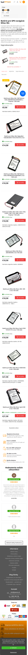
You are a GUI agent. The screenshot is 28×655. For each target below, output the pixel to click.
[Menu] (23, 2)
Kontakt (14, 570)
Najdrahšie (11, 71)
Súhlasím (14, 648)
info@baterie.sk (15, 592)
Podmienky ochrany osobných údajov (14, 558)
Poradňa (14, 567)
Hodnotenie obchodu (14, 560)
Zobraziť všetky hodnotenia (14, 542)
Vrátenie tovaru (14, 551)
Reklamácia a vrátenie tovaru (14, 556)
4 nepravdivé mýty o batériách (13, 584)
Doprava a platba (14, 563)
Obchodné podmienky (14, 565)
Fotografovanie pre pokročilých (13, 577)
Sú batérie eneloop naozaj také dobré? (13, 579)
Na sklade (6, 15)
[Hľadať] (14, 2)
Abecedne (4, 74)
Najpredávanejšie (20, 71)
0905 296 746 (15, 596)
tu (13, 644)
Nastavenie (13, 652)
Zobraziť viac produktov (13, 67)
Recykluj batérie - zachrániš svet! (13, 582)
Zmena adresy (14, 554)
